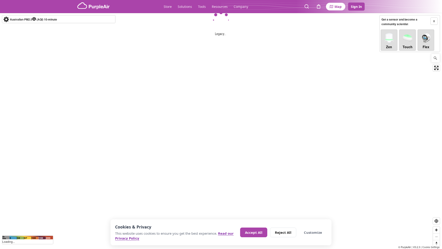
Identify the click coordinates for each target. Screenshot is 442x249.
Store (168, 6)
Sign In (356, 6)
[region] (221, 131)
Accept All (253, 232)
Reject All (283, 232)
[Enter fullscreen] (436, 68)
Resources (220, 6)
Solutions (185, 6)
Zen (389, 46)
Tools (202, 6)
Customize (313, 232)
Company (241, 6)
